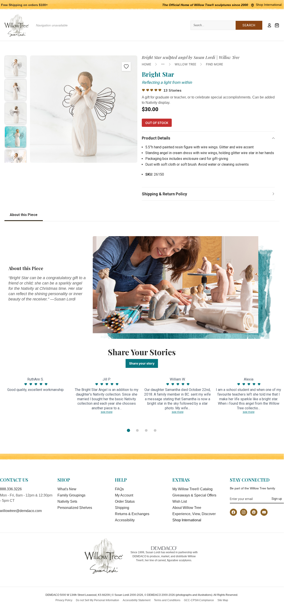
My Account (124, 495)
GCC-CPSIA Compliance (199, 600)
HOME (146, 64)
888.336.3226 (11, 489)
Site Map (222, 600)
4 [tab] (155, 430)
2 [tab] (137, 430)
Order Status (125, 501)
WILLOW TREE (185, 64)
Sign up (277, 498)
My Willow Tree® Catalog (192, 489)
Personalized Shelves (74, 508)
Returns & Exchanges (132, 514)
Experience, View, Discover (194, 514)
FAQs (119, 489)
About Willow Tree (186, 508)
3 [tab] (146, 430)
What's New (66, 489)
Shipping (122, 508)
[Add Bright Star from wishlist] (126, 66)
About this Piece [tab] (23, 215)
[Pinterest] (253, 512)
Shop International (269, 4)
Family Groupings (71, 495)
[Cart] (276, 25)
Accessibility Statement (136, 600)
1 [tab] (128, 430)
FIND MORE (214, 64)
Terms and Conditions (167, 600)
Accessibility (125, 520)
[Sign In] (269, 25)
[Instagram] (243, 512)
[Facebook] (233, 512)
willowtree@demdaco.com (21, 511)
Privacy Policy (63, 600)
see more (106, 412)
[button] (15, 66)
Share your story (141, 363)
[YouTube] (264, 512)
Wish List (179, 501)
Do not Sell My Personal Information (97, 600)
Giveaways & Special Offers (194, 495)
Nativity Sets (67, 501)
